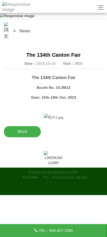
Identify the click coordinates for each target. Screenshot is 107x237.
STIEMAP (30, 177)
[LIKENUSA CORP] (54, 158)
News (24, 31)
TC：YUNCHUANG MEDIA (65, 177)
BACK (22, 132)
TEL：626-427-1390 (55, 230)
